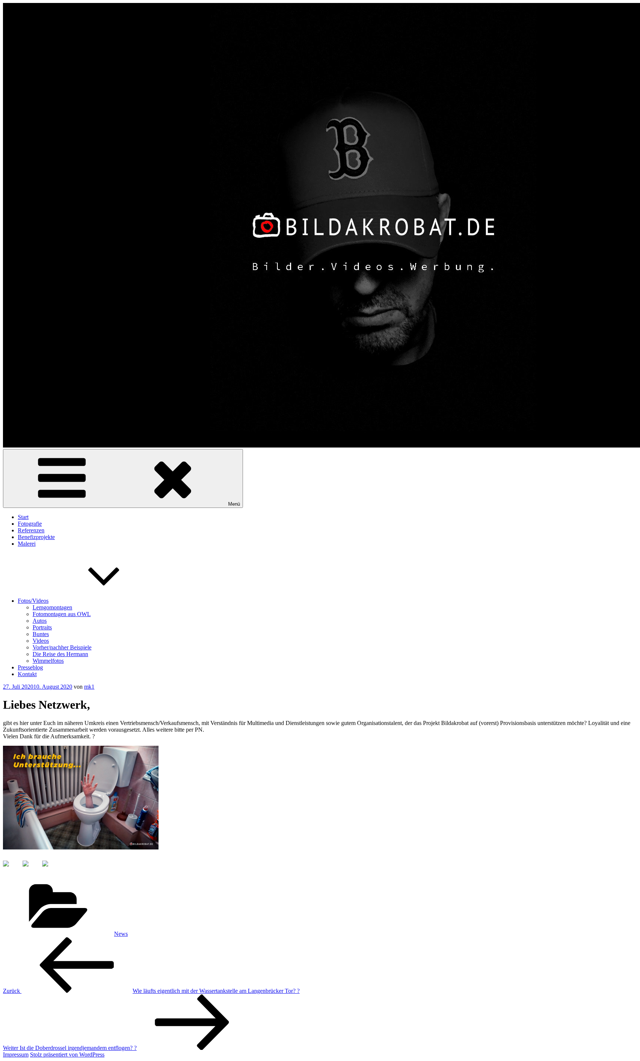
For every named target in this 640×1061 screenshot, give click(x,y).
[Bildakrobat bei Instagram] (51, 869)
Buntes (41, 634)
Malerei (27, 544)
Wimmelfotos (48, 661)
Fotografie (30, 523)
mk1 (89, 687)
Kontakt (27, 674)
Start (23, 517)
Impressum (16, 1054)
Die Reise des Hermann (60, 654)
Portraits (42, 627)
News (121, 934)
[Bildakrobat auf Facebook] (12, 869)
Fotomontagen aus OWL (62, 614)
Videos (41, 641)
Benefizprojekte (36, 537)
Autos (40, 621)
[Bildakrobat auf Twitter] (31, 869)
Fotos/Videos (33, 601)
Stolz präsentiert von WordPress (67, 1054)
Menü (234, 504)
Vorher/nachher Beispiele (62, 647)
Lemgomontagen (52, 607)
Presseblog (30, 667)
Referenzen (31, 530)
